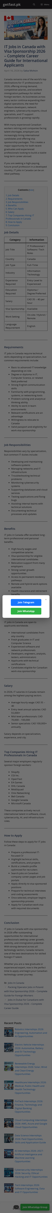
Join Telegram (26, 602)
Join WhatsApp (26, 611)
